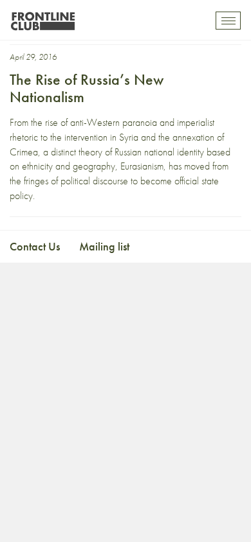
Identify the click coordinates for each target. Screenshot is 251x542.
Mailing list (104, 246)
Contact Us (35, 246)
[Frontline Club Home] (42, 17)
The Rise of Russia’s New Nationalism (86, 87)
